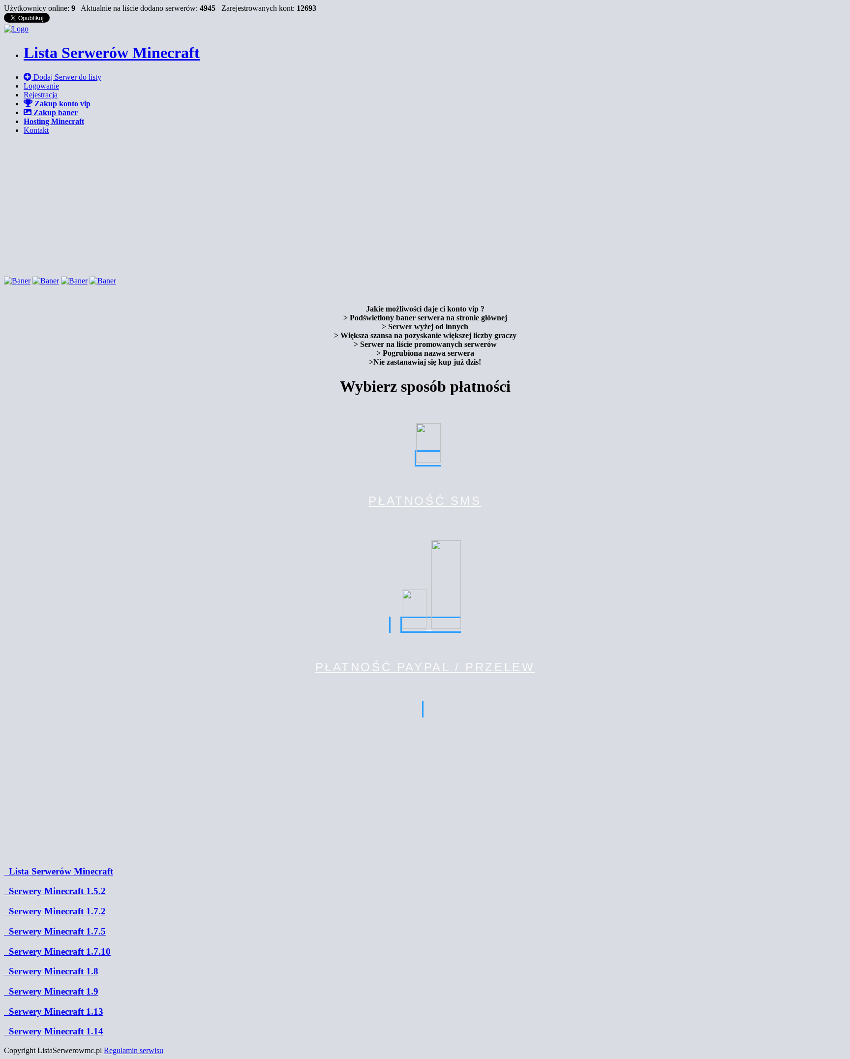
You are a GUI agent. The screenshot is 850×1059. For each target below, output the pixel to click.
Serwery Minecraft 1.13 (53, 1011)
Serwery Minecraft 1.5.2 (55, 891)
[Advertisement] (425, 204)
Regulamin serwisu (133, 1050)
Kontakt (36, 130)
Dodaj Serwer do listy (66, 77)
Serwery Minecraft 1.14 (53, 1031)
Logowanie (41, 86)
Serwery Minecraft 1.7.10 (57, 951)
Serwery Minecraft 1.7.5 (55, 931)
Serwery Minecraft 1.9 (51, 991)
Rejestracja (41, 95)
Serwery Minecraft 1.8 (51, 971)
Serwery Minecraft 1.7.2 (55, 911)
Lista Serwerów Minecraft (58, 871)
